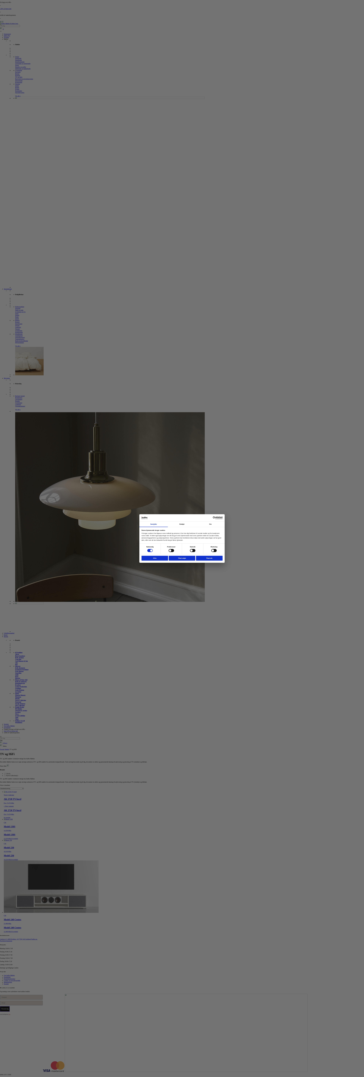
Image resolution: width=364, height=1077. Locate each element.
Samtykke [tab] (153, 524)
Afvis (155, 558)
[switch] (171, 550)
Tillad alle (209, 558)
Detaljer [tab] (182, 524)
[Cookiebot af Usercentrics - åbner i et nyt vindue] (214, 517)
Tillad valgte (182, 558)
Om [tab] (210, 524)
